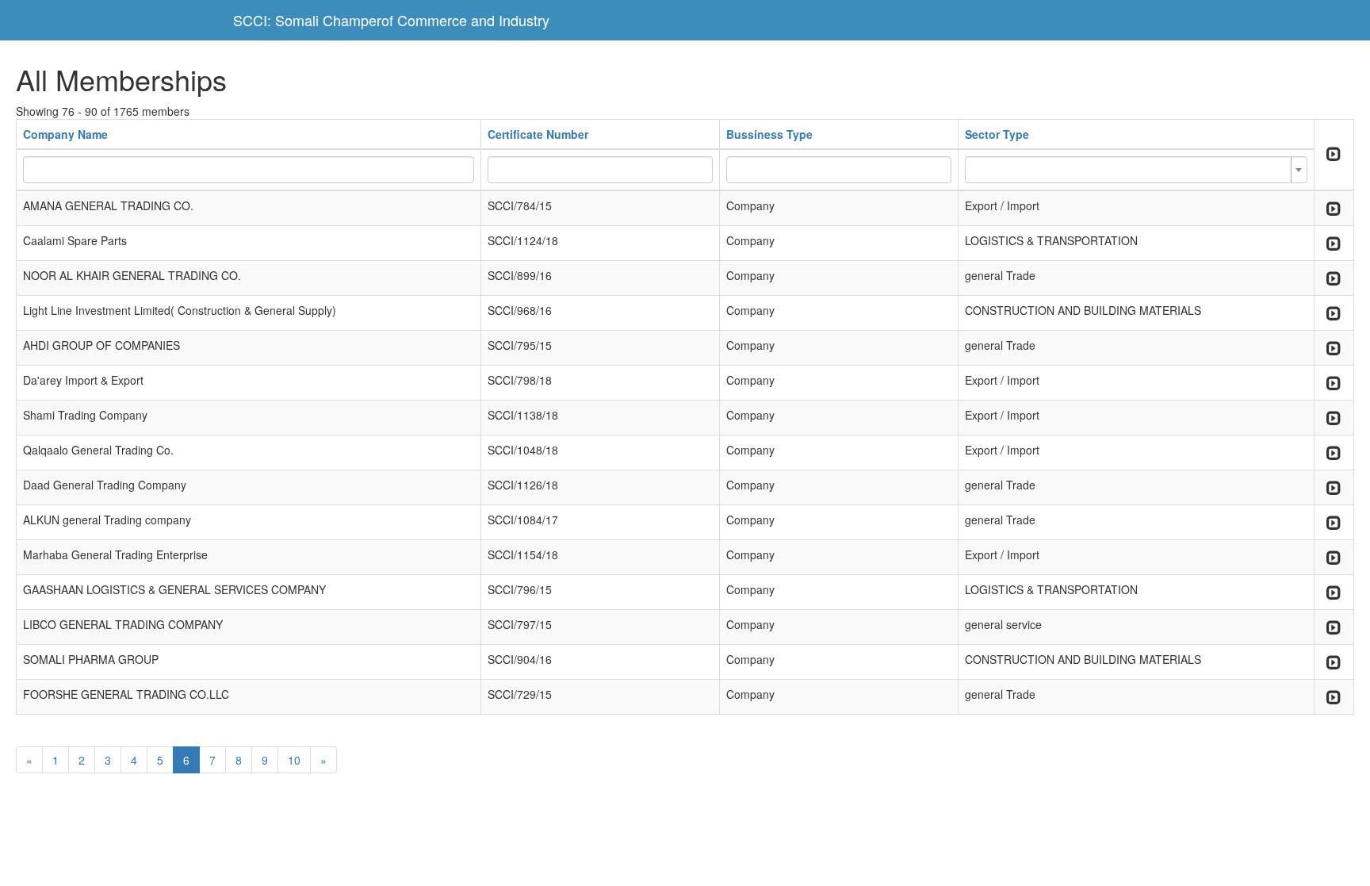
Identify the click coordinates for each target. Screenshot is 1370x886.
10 (294, 760)
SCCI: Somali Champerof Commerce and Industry (391, 20)
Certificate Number (538, 134)
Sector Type (997, 134)
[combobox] (1136, 169)
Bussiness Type (769, 134)
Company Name (65, 134)
